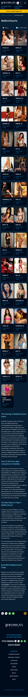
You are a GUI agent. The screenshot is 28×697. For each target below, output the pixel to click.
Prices (14, 667)
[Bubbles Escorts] (8, 3)
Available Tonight (23, 27)
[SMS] (19, 641)
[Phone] (15, 641)
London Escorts (14, 654)
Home (2, 15)
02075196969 (14, 645)
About (14, 673)
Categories (14, 663)
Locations (9, 15)
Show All (6, 27)
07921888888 (5, 584)
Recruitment (14, 676)
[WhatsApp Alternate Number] (25, 641)
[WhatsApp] (22, 641)
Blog (14, 679)
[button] (25, 3)
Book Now (14, 670)
